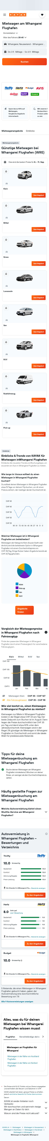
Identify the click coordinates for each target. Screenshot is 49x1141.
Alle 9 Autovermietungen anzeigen (17, 1001)
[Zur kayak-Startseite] (17, 14)
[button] (5, 15)
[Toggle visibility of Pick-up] (20, 588)
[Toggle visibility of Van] (19, 591)
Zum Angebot (38, 195)
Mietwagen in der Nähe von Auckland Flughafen (23, 1057)
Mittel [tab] (21, 657)
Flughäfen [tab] (10, 1037)
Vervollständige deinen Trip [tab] (32, 1037)
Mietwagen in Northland (12, 1130)
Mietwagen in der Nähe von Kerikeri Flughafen (22, 1064)
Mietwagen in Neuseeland (34, 1127)
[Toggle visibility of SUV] (19, 595)
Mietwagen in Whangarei (23, 1132)
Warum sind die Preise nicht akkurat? (21, 1113)
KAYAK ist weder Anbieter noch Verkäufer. (18, 1102)
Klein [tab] (11, 657)
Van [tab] (38, 657)
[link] (24, 610)
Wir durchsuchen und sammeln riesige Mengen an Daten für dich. (22, 1108)
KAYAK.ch (5, 1127)
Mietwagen (17, 1127)
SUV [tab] (30, 657)
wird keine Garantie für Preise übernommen (26, 1094)
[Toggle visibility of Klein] (19, 584)
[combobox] (10, 33)
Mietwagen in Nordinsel (33, 1130)
